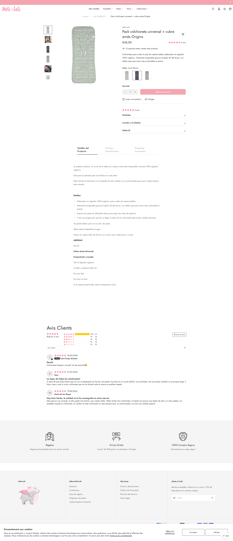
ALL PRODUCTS (99, 16)
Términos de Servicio (128, 494)
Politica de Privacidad (129, 490)
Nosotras (72, 486)
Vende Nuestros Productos (80, 502)
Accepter (193, 532)
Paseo (118, 9)
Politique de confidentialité (121, 535)
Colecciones (141, 9)
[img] (60, 355)
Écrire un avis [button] (179, 334)
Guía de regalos (75, 494)
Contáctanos (74, 490)
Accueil (85, 16)
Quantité (126, 86)
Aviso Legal (125, 498)
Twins (129, 9)
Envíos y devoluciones (129, 486)
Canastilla (107, 9)
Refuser (217, 532)
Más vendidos (94, 9)
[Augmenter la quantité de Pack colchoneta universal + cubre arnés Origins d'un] (135, 92)
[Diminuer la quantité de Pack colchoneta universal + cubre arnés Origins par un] (125, 92)
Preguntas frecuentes (77, 498)
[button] (175, 42)
